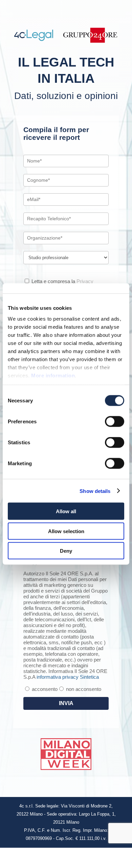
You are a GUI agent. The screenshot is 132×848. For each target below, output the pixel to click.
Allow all (66, 511)
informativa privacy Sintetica (68, 677)
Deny (66, 551)
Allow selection (66, 531)
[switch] (114, 421)
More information (53, 375)
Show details (95, 491)
